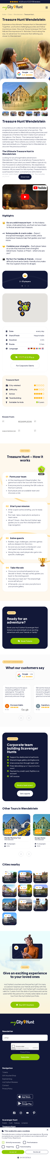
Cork (10, 1123)
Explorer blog (7, 1079)
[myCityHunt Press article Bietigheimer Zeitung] (25, 421)
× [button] (47, 1130)
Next (29, 718)
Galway (17, 1123)
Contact (5, 1085)
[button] (25, 1157)
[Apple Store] (25, 1096)
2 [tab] (25, 285)
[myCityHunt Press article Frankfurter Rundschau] (25, 433)
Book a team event (25, 785)
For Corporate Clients (25, 365)
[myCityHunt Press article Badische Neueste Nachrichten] (9, 423)
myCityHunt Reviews (10, 1082)
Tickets (5, 1072)
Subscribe (25, 1057)
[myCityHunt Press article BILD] (41, 423)
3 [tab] (28, 285)
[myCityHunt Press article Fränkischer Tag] (41, 432)
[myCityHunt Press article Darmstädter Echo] (9, 431)
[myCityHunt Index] (14, 7)
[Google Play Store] (25, 1103)
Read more (17, 1138)
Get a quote (25, 793)
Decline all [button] (36, 1152)
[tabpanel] (25, 277)
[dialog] (25, 1144)
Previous (21, 718)
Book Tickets (26, 641)
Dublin (4, 1123)
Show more (25, 177)
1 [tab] (22, 285)
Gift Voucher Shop (9, 1076)
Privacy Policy (25, 1052)
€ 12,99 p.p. (27, 357)
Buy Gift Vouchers (26, 1005)
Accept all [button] (13, 1152)
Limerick (25, 1123)
